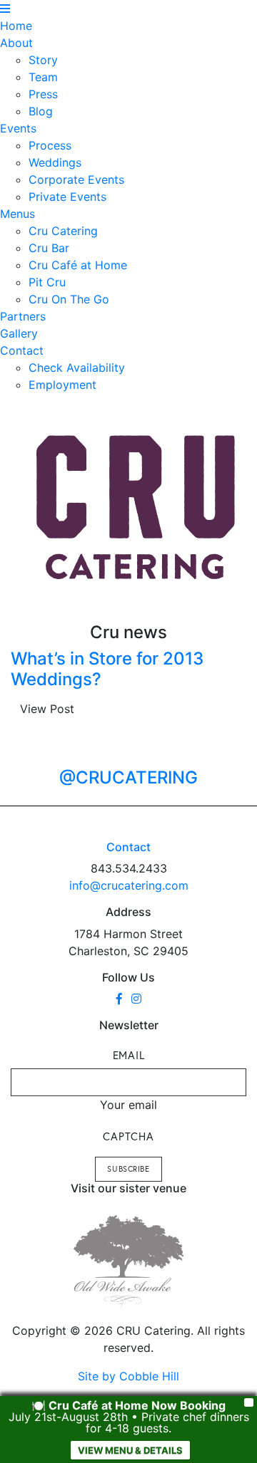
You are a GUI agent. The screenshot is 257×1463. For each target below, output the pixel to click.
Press (43, 94)
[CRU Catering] (136, 508)
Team (43, 77)
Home (16, 26)
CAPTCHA (128, 1136)
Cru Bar (49, 248)
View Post (47, 709)
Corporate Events (76, 179)
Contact (22, 350)
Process (50, 145)
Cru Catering (63, 231)
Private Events (67, 196)
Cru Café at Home (78, 265)
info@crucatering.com (128, 885)
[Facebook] (119, 998)
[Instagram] (136, 998)
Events (18, 128)
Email (129, 1055)
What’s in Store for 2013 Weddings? (107, 668)
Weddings (55, 162)
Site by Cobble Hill (128, 1376)
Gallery (19, 333)
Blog (41, 111)
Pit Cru (47, 282)
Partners (23, 316)
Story (43, 60)
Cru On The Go (69, 299)
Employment (62, 385)
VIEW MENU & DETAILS (130, 1450)
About (16, 43)
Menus (17, 214)
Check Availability (77, 367)
